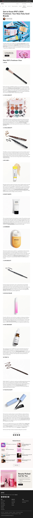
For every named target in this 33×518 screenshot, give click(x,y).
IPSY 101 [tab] (24, 6)
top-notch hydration (11, 224)
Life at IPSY (13, 502)
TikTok (23, 427)
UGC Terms (14, 512)
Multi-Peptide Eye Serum (20, 351)
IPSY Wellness (3, 505)
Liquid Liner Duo (6, 156)
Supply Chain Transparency (14, 513)
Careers (13, 503)
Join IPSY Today (28, 1)
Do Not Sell (10, 512)
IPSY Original (3, 503)
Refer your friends (9, 425)
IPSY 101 (4, 9)
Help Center (24, 502)
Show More (16, 465)
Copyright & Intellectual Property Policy (6, 513)
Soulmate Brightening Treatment (8, 223)
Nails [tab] (6, 6)
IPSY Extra (2, 502)
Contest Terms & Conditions (19, 512)
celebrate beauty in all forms (23, 121)
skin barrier (16, 44)
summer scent (5, 45)
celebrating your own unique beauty (14, 87)
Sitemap (13, 505)
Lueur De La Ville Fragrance (11, 320)
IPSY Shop (2, 506)
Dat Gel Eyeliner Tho (19, 384)
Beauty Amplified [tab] (15, 6)
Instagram (18, 427)
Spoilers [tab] (20, 6)
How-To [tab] (9, 6)
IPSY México (3, 509)
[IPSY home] (2, 3)
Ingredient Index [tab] (29, 6)
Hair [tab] (3, 6)
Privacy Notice (6, 512)
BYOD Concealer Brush (12, 91)
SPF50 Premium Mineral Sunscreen (20, 255)
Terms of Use (2, 512)
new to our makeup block (21, 43)
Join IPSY (7, 55)
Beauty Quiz (27, 423)
